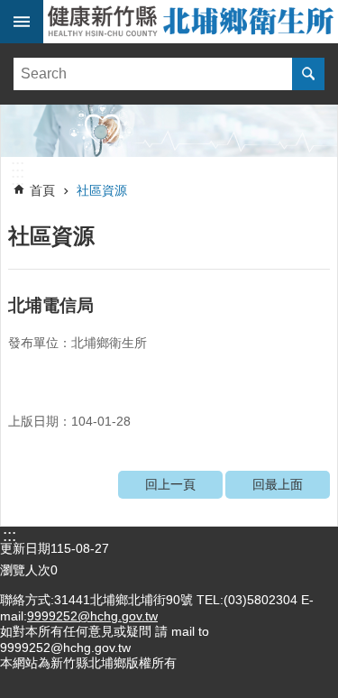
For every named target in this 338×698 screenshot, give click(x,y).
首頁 (42, 190)
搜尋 (308, 74)
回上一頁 (170, 484)
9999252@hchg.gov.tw (92, 616)
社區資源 (102, 190)
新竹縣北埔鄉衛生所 (190, 21)
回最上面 (277, 484)
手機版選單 (21, 21)
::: (17, 166)
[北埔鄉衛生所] (169, 131)
